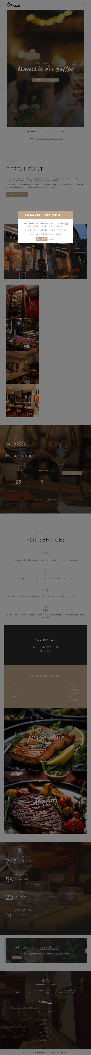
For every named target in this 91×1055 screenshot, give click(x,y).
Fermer (51, 239)
